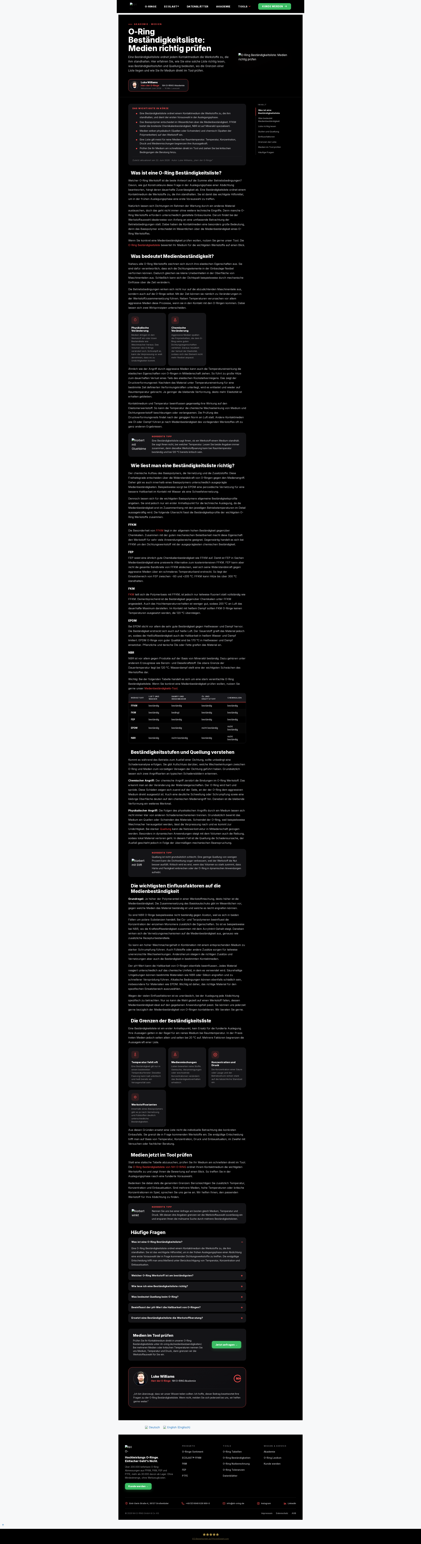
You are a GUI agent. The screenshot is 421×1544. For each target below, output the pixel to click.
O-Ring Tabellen (232, 1451)
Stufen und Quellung (268, 131)
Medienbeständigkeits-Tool (160, 688)
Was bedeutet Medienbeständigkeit (269, 119)
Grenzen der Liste (267, 142)
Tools (243, 6)
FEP (184, 1469)
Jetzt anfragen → (226, 1344)
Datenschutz (282, 1513)
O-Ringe (150, 6)
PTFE (185, 1475)
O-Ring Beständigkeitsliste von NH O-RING (159, 1167)
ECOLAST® (171, 6)
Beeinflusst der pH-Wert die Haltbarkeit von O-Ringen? (166, 1307)
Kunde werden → (138, 1486)
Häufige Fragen (266, 152)
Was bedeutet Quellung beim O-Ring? (154, 1296)
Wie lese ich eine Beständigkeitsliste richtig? (159, 1286)
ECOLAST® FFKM (191, 1457)
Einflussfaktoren (266, 136)
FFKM (159, 530)
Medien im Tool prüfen (269, 147)
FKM (131, 594)
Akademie (223, 6)
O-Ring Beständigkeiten (236, 1457)
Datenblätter (197, 6)
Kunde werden (272, 6)
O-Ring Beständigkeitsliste (144, 245)
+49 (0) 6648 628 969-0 (198, 1503)
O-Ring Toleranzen (234, 1469)
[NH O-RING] (133, 6)
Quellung (165, 829)
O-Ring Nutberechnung (236, 1463)
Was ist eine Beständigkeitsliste (269, 111)
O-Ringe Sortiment (192, 1451)
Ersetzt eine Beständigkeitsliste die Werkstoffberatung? (167, 1317)
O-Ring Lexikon (272, 1457)
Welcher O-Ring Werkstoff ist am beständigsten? (162, 1275)
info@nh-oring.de (235, 1503)
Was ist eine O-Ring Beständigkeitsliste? (156, 1241)
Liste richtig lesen (267, 126)
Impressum (266, 1513)
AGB (294, 1513)
